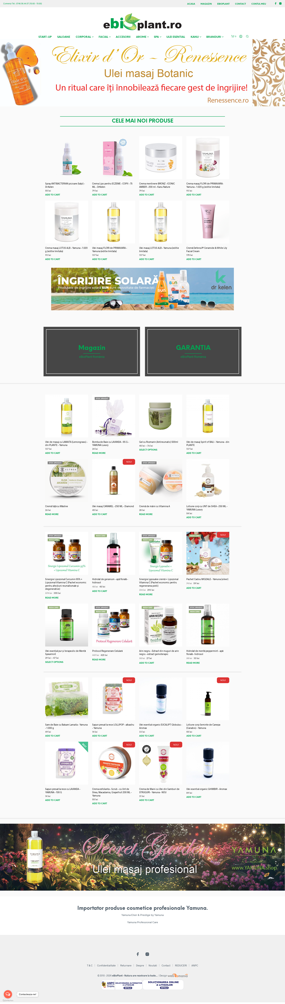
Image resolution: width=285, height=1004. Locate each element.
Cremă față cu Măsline (56, 506)
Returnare (125, 965)
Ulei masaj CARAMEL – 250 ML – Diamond (113, 506)
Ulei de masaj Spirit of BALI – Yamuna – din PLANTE (207, 443)
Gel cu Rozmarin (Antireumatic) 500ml (158, 441)
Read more (99, 453)
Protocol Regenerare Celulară (107, 650)
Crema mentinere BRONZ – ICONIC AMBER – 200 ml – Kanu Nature (157, 185)
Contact (240, 4)
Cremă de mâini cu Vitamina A (154, 506)
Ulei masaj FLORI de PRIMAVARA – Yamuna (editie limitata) (109, 249)
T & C (90, 965)
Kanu (195, 37)
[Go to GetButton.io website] (8, 1001)
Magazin (206, 4)
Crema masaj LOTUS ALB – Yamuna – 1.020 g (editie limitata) (66, 249)
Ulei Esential (175, 37)
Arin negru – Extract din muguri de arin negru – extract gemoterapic (159, 652)
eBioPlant (223, 4)
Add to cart (52, 195)
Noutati (153, 965)
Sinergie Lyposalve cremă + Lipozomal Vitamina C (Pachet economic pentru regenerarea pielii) (158, 582)
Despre (140, 965)
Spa (156, 37)
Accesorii (123, 37)
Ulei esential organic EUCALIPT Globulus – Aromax (160, 726)
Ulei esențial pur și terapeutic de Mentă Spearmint (65, 652)
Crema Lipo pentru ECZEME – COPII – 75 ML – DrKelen (112, 185)
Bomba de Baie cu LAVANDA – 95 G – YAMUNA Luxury (110, 443)
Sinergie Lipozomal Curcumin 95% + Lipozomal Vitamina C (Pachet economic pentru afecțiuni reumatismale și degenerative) (65, 584)
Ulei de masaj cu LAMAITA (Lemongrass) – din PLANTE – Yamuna (66, 443)
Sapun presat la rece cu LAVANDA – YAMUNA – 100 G (62, 791)
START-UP (45, 37)
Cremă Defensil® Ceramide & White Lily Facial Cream (206, 249)
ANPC (194, 965)
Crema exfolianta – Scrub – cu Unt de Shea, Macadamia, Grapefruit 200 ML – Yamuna (112, 792)
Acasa (191, 4)
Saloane (63, 37)
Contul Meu (258, 4)
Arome (141, 37)
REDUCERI (181, 965)
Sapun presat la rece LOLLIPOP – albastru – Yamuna (113, 726)
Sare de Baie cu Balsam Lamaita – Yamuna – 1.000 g (66, 726)
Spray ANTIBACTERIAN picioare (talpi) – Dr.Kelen (65, 185)
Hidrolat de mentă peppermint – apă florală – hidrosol (204, 652)
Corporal (83, 37)
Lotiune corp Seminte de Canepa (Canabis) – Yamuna (203, 726)
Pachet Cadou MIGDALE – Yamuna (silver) (207, 579)
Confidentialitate (106, 965)
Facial (103, 37)
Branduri (213, 37)
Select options (148, 450)
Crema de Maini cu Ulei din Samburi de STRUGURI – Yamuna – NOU (159, 791)
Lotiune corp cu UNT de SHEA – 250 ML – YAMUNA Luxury (206, 508)
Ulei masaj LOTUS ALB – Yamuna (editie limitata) (159, 249)
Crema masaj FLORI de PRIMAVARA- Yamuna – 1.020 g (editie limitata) (204, 185)
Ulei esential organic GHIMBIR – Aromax (206, 789)
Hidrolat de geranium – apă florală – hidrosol (110, 581)
